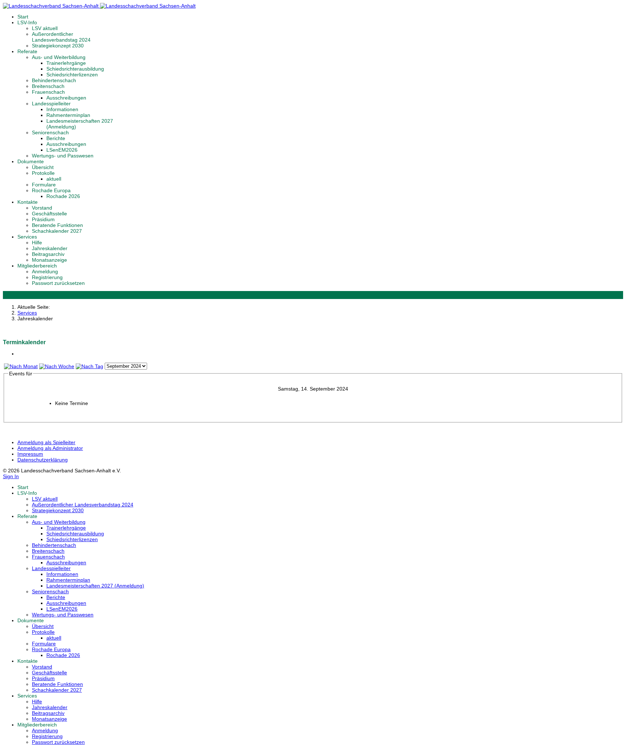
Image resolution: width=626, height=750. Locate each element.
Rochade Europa (51, 190)
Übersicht (43, 167)
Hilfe (37, 242)
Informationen (62, 109)
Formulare (44, 185)
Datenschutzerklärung (42, 460)
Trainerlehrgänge (66, 63)
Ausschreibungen (66, 98)
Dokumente (30, 161)
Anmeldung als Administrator (50, 448)
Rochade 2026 (63, 196)
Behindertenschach (54, 80)
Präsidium (43, 219)
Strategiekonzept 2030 (58, 46)
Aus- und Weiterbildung (58, 57)
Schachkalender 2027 (57, 231)
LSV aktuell (45, 28)
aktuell (53, 179)
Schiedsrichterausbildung (75, 69)
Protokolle (43, 173)
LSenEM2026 (62, 150)
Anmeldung (45, 271)
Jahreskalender (49, 248)
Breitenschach (48, 86)
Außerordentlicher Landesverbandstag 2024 (61, 37)
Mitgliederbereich (37, 266)
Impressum (30, 454)
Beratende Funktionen (57, 225)
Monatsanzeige (49, 260)
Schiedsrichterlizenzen (72, 74)
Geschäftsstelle (49, 213)
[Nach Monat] (21, 366)
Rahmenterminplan (68, 115)
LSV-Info (27, 22)
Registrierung (47, 277)
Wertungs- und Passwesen (62, 156)
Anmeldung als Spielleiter (46, 442)
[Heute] (89, 366)
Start (22, 17)
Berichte (55, 138)
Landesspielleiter (51, 103)
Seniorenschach (50, 132)
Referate (27, 51)
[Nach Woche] (56, 366)
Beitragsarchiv (48, 254)
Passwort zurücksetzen (58, 283)
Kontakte (27, 202)
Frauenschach (48, 92)
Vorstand (42, 208)
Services (27, 237)
